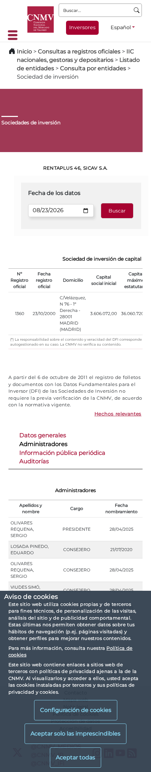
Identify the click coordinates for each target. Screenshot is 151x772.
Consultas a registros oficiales (79, 51)
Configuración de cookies (75, 710)
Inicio (24, 51)
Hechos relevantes (118, 414)
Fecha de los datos (54, 193)
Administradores (43, 443)
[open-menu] (15, 35)
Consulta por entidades (93, 68)
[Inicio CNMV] (40, 19)
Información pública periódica (62, 452)
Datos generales (42, 435)
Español (121, 27)
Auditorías (34, 461)
